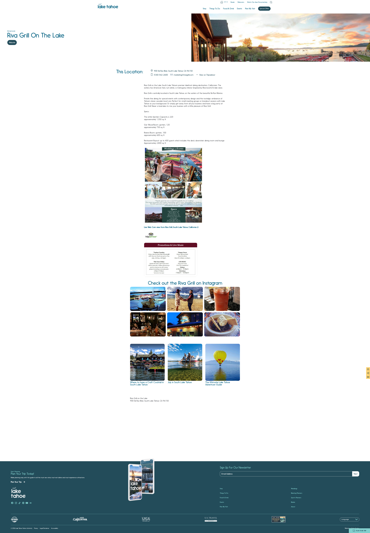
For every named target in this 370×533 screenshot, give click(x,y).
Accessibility (54, 528)
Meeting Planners (296, 493)
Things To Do (214, 8)
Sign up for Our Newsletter (235, 467)
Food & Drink (228, 8)
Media (293, 502)
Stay (204, 8)
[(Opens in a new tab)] (151, 235)
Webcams (241, 2)
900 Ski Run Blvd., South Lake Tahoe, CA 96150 (173, 71)
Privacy (36, 528)
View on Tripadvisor (207, 75)
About (293, 506)
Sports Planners (296, 497)
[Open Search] (271, 2)
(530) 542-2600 (161, 75)
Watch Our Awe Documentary (257, 2)
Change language (345, 522)
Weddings (294, 488)
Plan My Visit (250, 8)
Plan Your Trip (16, 482)
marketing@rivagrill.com (183, 75)
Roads (232, 2)
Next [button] (356, 474)
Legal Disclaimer (44, 528)
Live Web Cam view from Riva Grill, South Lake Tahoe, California (170, 227)
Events (239, 8)
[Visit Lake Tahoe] (108, 6)
